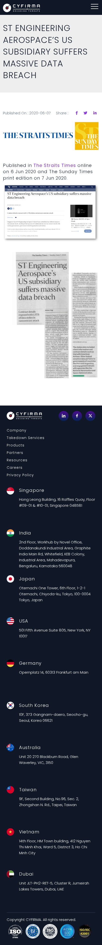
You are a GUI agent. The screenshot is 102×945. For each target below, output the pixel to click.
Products (16, 445)
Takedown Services (26, 437)
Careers (15, 467)
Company (16, 430)
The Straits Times (54, 165)
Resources (17, 460)
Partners (15, 452)
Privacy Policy (20, 474)
